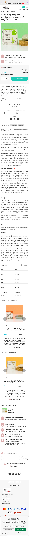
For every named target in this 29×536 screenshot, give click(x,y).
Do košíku (19, 79)
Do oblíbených (9, 110)
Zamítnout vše (8, 529)
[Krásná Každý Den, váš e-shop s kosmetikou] (1, 11)
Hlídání (19, 113)
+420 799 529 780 (15, 466)
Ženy (4, 11)
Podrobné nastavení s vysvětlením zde (14, 532)
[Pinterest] (13, 474)
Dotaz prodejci (21, 110)
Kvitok (6, 100)
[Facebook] (9, 474)
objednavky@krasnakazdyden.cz (16, 463)
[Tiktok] (19, 474)
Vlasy (8, 11)
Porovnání (8, 113)
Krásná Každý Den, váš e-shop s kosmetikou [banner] (6, 8)
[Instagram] (16, 474)
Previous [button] (5, 319)
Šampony (13, 11)
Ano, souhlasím (20, 529)
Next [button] (24, 319)
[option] (14, 37)
